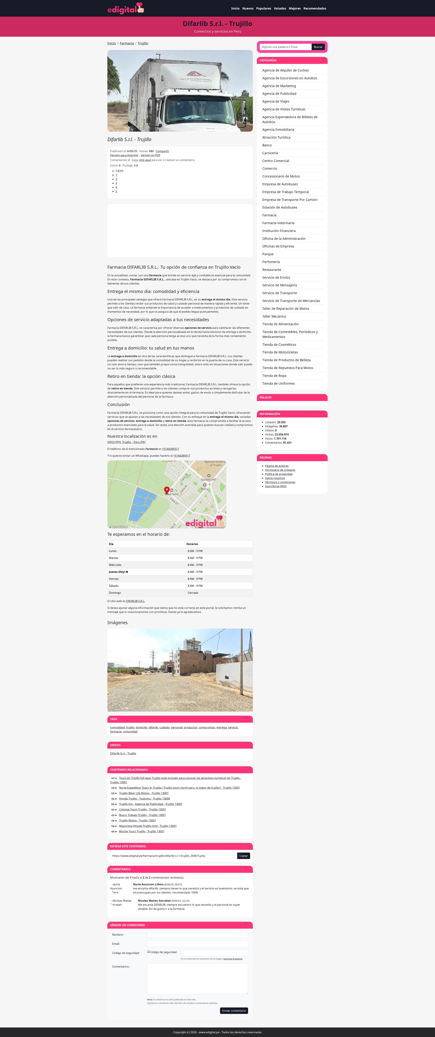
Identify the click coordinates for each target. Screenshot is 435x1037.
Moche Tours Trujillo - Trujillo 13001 (141, 831)
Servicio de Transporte (279, 293)
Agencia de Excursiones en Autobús (289, 78)
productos (190, 727)
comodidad (117, 727)
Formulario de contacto (280, 470)
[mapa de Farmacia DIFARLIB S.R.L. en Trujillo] (166, 494)
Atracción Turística (276, 137)
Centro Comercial (275, 160)
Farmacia (127, 43)
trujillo (130, 727)
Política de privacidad (278, 474)
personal (176, 727)
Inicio (235, 8)
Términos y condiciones (280, 482)
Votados (280, 8)
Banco (267, 145)
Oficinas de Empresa (278, 246)
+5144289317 (170, 449)
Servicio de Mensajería (279, 285)
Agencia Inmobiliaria (278, 129)
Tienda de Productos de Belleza (286, 360)
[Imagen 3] (189, 707)
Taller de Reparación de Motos (285, 308)
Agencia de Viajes (275, 101)
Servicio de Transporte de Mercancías (291, 300)
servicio (233, 727)
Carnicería (270, 153)
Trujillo (143, 43)
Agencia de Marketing (279, 86)
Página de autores (277, 466)
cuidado (164, 727)
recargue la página (232, 958)
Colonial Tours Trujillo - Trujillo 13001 (142, 809)
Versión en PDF (150, 155)
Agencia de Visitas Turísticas (283, 109)
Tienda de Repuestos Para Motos (287, 367)
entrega (221, 727)
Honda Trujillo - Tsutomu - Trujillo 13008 (144, 798)
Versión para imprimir (124, 155)
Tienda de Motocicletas (280, 352)
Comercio (269, 168)
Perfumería (271, 262)
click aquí (145, 160)
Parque (268, 254)
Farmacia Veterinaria (278, 223)
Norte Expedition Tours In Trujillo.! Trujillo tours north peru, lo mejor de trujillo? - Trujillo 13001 (179, 788)
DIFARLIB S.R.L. (135, 601)
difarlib (153, 727)
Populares (263, 8)
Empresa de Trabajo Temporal (285, 192)
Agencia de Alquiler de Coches (285, 70)
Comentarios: (120, 966)
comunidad (130, 731)
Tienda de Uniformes (278, 383)
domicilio (141, 727)
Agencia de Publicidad (279, 93)
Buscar (318, 47)
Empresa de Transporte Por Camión (290, 199)
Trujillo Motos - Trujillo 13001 (137, 820)
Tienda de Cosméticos (279, 344)
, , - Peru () (126, 442)
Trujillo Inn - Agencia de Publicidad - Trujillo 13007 (150, 804)
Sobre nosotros (275, 478)
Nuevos (248, 8)
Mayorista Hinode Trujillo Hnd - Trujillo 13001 (148, 826)
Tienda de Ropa (274, 375)
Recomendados (314, 8)
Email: (116, 944)
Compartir (162, 151)
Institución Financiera (279, 230)
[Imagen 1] (177, 707)
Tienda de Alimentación (280, 324)
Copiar (243, 856)
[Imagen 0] (170, 707)
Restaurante (271, 269)
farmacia (115, 731)
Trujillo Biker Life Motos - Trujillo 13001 (144, 793)
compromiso (207, 727)
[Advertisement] (180, 230)
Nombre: (118, 934)
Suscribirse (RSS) (275, 486)
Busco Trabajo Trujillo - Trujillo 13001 (142, 815)
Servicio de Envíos (276, 277)
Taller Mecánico (274, 316)
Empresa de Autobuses (280, 184)
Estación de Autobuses (279, 207)
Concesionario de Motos (281, 176)
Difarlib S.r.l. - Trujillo (123, 753)
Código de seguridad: (126, 953)
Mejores (295, 8)
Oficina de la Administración (284, 238)
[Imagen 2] (183, 707)
